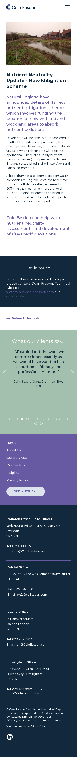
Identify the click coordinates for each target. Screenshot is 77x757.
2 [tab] (16, 419)
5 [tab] (33, 419)
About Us (13, 450)
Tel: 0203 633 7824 (20, 639)
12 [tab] (35, 423)
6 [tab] (38, 419)
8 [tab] (49, 419)
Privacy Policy (17, 480)
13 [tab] (41, 423)
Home (11, 443)
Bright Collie (38, 726)
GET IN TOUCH (24, 491)
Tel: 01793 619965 (18, 546)
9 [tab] (55, 419)
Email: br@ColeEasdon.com (27, 594)
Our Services (16, 458)
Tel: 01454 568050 (20, 589)
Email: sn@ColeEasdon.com (26, 551)
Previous (5, 373)
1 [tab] (10, 419)
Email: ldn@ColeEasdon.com (26, 644)
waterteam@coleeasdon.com (30, 292)
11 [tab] (66, 419)
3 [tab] (22, 419)
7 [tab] (44, 419)
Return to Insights (26, 318)
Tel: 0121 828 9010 (19, 689)
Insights (12, 473)
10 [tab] (60, 419)
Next (72, 373)
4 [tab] (27, 419)
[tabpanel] (38, 368)
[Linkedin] (10, 737)
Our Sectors (15, 465)
